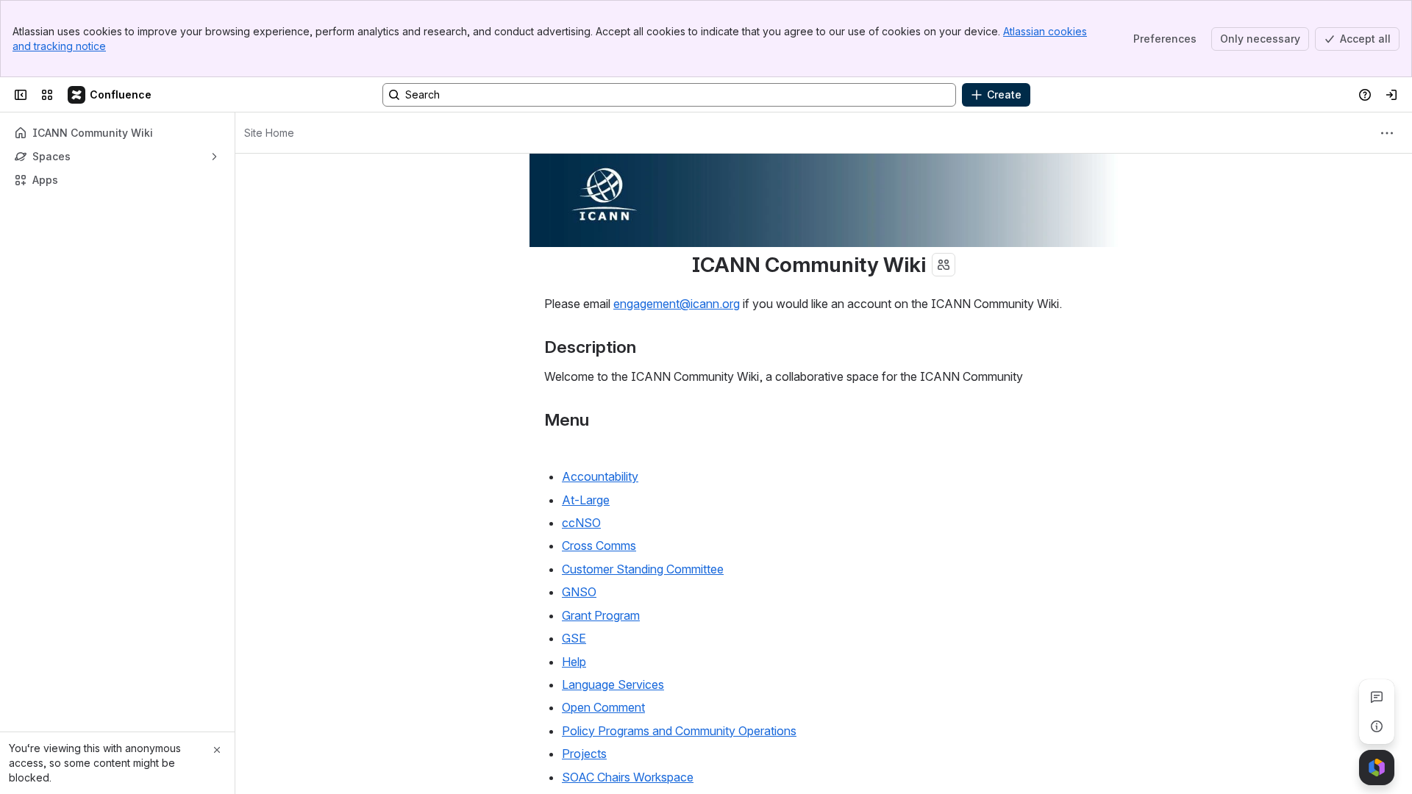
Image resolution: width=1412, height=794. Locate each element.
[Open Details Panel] (1376, 726)
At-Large (586, 500)
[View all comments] (1376, 697)
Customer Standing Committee (643, 569)
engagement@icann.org (676, 303)
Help (574, 661)
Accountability (600, 476)
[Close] (217, 750)
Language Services (613, 684)
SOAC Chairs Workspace (627, 777)
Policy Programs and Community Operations (679, 730)
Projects (584, 753)
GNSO (579, 591)
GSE (574, 638)
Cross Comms (599, 545)
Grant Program (601, 615)
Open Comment (603, 707)
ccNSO (581, 522)
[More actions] (1387, 133)
